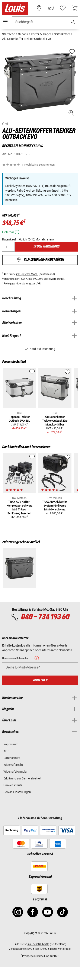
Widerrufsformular (15, 771)
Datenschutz (11, 758)
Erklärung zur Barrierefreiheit (22, 778)
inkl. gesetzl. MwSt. (27, 274)
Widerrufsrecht (13, 764)
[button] (72, 22)
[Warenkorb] (74, 8)
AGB (6, 751)
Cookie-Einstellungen (17, 792)
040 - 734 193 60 (45, 617)
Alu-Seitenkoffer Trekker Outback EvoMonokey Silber (54, 420)
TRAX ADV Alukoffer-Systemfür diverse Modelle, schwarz (55, 505)
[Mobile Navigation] (5, 21)
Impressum (10, 744)
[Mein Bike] (51, 8)
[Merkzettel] (63, 8)
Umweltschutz (12, 785)
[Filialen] (39, 8)
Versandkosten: (11, 278)
